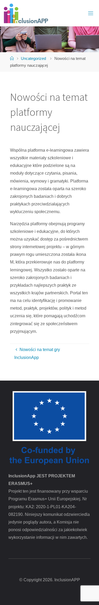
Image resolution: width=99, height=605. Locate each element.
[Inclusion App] (25, 13)
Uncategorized (33, 58)
